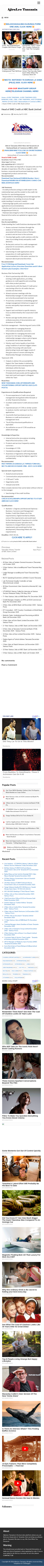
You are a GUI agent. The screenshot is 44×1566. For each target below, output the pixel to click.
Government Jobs (29, 957)
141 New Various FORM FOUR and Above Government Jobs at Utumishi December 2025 (19, 883)
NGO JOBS (15, 971)
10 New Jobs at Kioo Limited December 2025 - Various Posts (19, 895)
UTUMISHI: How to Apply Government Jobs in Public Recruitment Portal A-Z (22, 810)
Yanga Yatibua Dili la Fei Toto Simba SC (19, 815)
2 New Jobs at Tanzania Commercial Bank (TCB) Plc (22, 804)
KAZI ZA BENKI (36, 99)
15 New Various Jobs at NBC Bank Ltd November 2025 (22, 649)
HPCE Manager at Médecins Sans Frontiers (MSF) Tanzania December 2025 (20, 942)
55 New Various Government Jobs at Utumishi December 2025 (19, 879)
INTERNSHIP (6, 964)
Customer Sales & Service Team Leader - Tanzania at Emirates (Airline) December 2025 (20, 938)
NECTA (5, 971)
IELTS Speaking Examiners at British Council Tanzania (22, 578)
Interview (18, 964)
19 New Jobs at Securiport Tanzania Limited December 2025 (18, 916)
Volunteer (18, 977)
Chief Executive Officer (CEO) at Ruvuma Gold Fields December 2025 (19, 899)
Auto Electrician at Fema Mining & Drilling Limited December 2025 (20, 947)
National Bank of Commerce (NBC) (29, 101)
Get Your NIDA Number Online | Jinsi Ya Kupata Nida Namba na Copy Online (22, 791)
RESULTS (5, 974)
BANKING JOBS (7, 99)
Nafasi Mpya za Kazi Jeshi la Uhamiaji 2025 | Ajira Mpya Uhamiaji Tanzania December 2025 (20, 875)
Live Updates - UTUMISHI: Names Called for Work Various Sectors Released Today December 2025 (21, 864)
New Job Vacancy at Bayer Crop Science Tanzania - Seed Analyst (23, 836)
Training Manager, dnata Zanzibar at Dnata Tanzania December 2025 (21, 925)
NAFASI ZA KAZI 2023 (10, 101)
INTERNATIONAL (21, 961)
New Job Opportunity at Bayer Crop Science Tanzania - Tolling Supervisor (21, 842)
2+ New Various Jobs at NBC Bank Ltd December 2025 (22, 626)
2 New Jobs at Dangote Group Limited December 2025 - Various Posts (20, 929)
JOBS (15, 99)
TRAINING (25, 974)
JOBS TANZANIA (24, 99)
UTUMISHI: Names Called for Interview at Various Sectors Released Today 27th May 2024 (20, 592)
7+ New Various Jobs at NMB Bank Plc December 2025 (22, 596)
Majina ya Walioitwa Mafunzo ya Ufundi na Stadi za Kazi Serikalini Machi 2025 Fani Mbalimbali (19, 849)
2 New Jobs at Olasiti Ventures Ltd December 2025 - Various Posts (21, 912)
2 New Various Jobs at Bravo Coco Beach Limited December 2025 (20, 934)
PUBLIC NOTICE (28, 971)
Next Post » (37, 550)
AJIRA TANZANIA (13, 97)
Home (4, 97)
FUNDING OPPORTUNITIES (11, 957)
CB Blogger (26, 1563)
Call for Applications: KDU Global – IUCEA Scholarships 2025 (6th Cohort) (20, 823)
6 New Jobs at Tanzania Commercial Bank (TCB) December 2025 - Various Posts (20, 630)
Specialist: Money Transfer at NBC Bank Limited (11, 550)
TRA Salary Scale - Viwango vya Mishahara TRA (22, 828)
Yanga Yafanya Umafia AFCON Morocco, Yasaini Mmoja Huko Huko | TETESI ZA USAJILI (20, 888)
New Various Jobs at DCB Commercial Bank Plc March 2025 (22, 798)
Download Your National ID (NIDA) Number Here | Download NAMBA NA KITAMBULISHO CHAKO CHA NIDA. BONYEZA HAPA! (21, 180)
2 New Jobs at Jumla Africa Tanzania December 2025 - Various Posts (19, 908)
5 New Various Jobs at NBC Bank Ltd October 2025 (21, 653)
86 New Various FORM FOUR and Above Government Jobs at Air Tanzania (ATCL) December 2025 (21, 869)
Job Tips (21, 967)
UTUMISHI (6, 977)
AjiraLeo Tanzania (20, 1561)
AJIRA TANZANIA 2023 (28, 97)
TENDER (15, 974)
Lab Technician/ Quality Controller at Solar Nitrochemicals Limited (17, 582)
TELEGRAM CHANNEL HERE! (25, 91)
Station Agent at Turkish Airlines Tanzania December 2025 (18, 903)
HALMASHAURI (7, 961)
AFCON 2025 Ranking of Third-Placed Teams (19, 891)
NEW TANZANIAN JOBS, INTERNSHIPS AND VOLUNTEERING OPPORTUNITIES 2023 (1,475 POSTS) (19, 385)
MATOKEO (31, 967)
